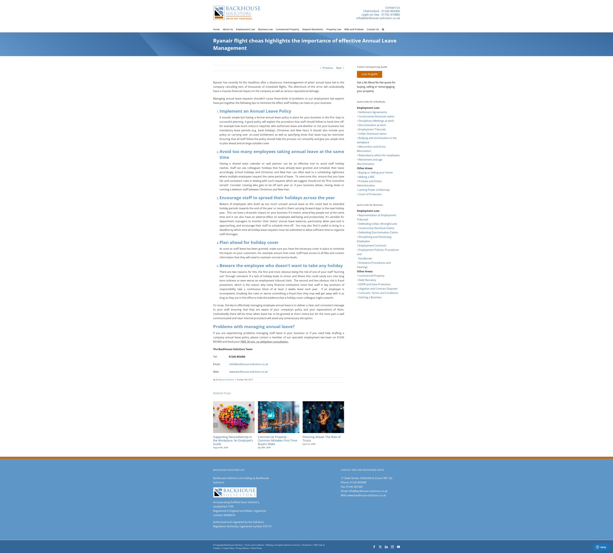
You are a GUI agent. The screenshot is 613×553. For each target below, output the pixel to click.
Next (339, 68)
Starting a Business (370, 297)
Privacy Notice (242, 548)
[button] (383, 29)
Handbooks (365, 258)
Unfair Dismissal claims (372, 133)
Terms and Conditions (254, 545)
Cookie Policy (229, 548)
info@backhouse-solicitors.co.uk (378, 18)
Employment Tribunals (372, 129)
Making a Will (366, 177)
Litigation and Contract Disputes (378, 288)
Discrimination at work (372, 125)
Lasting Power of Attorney (374, 190)
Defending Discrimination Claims (378, 232)
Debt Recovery (367, 280)
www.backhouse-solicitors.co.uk (248, 371)
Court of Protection (370, 194)
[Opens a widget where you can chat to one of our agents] (601, 547)
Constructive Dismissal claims (376, 116)
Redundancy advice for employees (379, 155)
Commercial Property (371, 275)
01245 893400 (358, 482)
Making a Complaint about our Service (283, 545)
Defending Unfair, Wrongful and (378, 224)
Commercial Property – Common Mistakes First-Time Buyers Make (232, 440)
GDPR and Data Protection (375, 284)
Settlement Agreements (373, 112)
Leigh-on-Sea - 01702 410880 (381, 14)
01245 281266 (354, 486)
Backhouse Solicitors (225, 379)
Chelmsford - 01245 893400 (381, 11)
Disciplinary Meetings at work (376, 121)
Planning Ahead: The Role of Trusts (277, 438)
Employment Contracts (372, 245)
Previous (327, 68)
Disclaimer (307, 545)
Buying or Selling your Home (376, 172)
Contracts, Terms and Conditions (378, 293)
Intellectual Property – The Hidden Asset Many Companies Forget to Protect (322, 440)
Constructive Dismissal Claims (376, 228)
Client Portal (256, 548)
